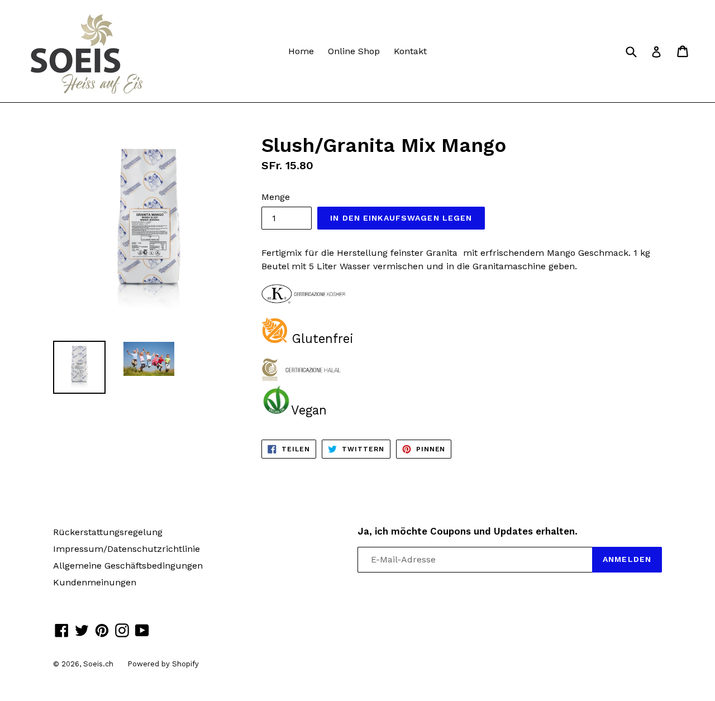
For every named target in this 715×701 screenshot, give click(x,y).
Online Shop (354, 51)
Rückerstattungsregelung (108, 532)
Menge (275, 197)
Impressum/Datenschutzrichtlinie (126, 548)
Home (301, 51)
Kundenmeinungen (94, 582)
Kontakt (410, 51)
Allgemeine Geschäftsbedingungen (128, 565)
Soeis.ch (98, 664)
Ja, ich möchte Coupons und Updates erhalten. (468, 531)
